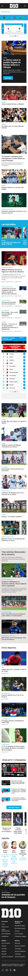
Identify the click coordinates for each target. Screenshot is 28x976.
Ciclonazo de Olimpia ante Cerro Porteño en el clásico (13, 493)
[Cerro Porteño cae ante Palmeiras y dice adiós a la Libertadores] (14, 603)
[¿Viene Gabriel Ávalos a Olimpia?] (14, 93)
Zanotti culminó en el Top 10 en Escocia (12, 696)
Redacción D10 (18, 281)
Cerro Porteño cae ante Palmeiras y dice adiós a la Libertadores (14, 615)
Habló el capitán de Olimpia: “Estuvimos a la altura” (11, 446)
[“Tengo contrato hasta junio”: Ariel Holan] (18, 819)
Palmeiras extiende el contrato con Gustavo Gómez (14, 212)
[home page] (14, 6)
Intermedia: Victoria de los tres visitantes (13, 470)
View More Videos (14, 807)
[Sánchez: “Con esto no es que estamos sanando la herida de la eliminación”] (22, 324)
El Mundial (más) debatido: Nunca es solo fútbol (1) (14, 859)
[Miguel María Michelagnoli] (23, 845)
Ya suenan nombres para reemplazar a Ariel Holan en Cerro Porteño (13, 158)
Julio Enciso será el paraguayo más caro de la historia (14, 638)
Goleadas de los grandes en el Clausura (13, 895)
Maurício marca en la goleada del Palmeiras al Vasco (13, 539)
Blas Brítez (14, 851)
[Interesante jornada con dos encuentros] (22, 302)
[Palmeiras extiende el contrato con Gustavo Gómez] (14, 200)
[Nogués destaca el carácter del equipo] (14, 176)
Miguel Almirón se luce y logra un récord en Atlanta (13, 270)
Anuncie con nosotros (18, 922)
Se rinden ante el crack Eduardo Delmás (13, 127)
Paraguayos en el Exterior (8, 636)
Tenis (3, 667)
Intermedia (5, 467)
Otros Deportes (6, 693)
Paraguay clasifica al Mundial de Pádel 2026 (13, 721)
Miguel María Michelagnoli (22, 853)
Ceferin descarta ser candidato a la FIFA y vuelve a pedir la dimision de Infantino (9, 291)
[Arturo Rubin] (5, 845)
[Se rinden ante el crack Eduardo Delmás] (14, 115)
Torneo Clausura (6, 300)
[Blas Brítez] (14, 845)
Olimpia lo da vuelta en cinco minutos (6, 829)
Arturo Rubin (5, 851)
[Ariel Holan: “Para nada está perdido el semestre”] (22, 312)
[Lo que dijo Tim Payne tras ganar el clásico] (11, 232)
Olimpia (5, 57)
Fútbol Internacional (7, 209)
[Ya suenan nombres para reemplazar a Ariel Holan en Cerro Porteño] (14, 144)
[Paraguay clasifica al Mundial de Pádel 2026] (14, 710)
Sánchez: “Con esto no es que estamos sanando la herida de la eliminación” (10, 326)
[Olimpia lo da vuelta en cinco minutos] (7, 819)
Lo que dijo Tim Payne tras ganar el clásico (11, 243)
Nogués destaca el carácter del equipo (12, 188)
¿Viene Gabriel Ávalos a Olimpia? (13, 104)
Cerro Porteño (5, 310)
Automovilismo (5, 744)
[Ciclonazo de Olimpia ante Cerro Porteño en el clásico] (14, 482)
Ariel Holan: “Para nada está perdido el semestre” (10, 314)
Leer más (8, 78)
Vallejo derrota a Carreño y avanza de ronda (14, 670)
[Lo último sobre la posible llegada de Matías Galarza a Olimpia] (14, 48)
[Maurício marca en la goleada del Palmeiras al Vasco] (14, 528)
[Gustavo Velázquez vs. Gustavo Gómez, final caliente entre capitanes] (14, 570)
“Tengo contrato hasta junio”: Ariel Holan (18, 830)
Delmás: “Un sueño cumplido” (12, 516)
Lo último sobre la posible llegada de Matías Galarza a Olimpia (12, 64)
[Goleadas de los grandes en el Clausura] (14, 878)
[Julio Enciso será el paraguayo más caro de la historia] (14, 627)
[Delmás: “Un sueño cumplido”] (14, 506)
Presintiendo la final (22, 859)
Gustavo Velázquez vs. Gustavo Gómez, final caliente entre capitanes (14, 583)
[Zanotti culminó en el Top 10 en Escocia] (14, 684)
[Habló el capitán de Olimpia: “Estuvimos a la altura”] (14, 434)
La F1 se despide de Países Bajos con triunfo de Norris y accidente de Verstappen (13, 748)
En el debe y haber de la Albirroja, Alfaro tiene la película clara (5, 860)
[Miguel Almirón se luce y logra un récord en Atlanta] (14, 258)
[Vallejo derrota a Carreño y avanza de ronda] (14, 658)
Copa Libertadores (6, 612)
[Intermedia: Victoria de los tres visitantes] (14, 458)
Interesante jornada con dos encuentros (9, 303)
